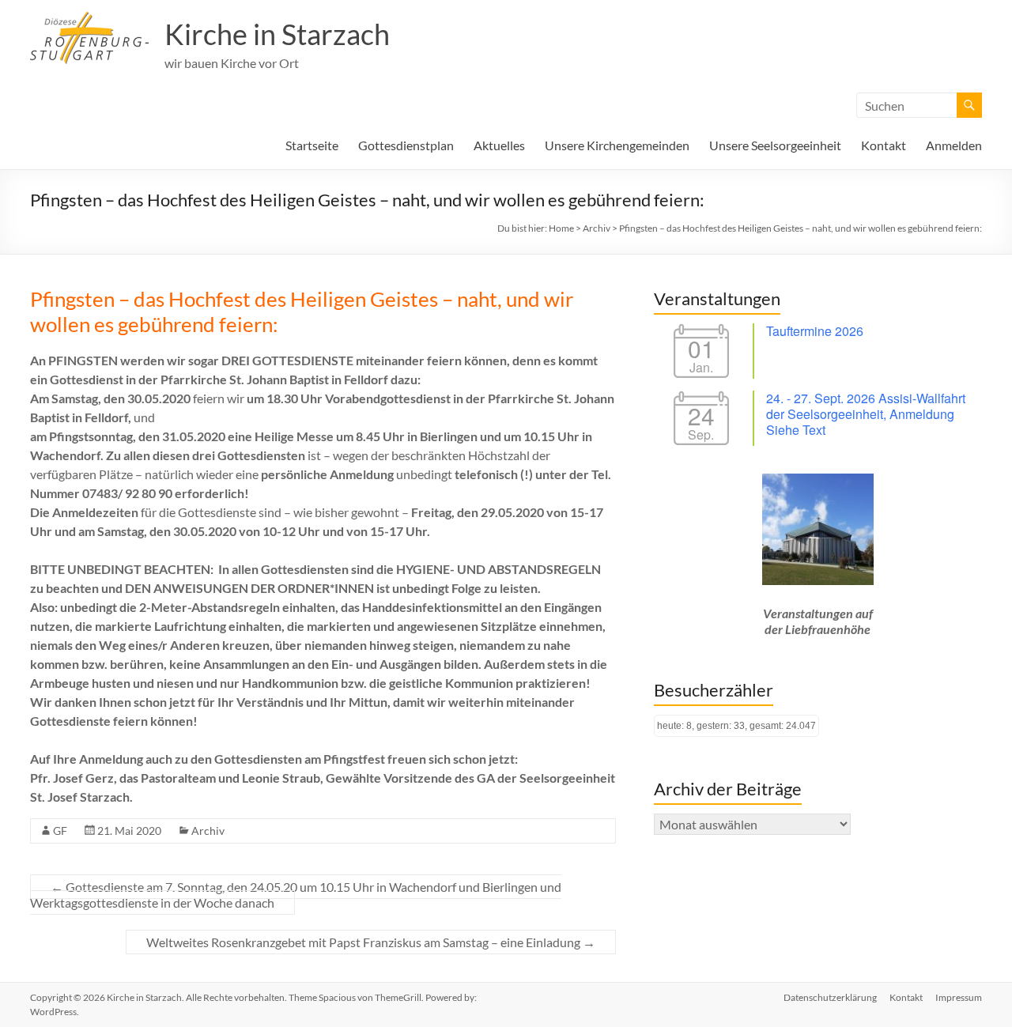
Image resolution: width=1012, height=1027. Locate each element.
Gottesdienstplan (406, 145)
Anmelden (954, 145)
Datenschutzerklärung (830, 997)
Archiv (208, 830)
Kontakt (883, 145)
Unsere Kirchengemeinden (617, 145)
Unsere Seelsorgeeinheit (775, 145)
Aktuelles (499, 145)
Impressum (958, 997)
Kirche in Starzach (277, 34)
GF (60, 830)
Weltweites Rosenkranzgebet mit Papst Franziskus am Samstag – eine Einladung (370, 942)
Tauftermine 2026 (814, 331)
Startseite (311, 145)
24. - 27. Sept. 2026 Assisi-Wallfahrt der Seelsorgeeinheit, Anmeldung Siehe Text (865, 414)
